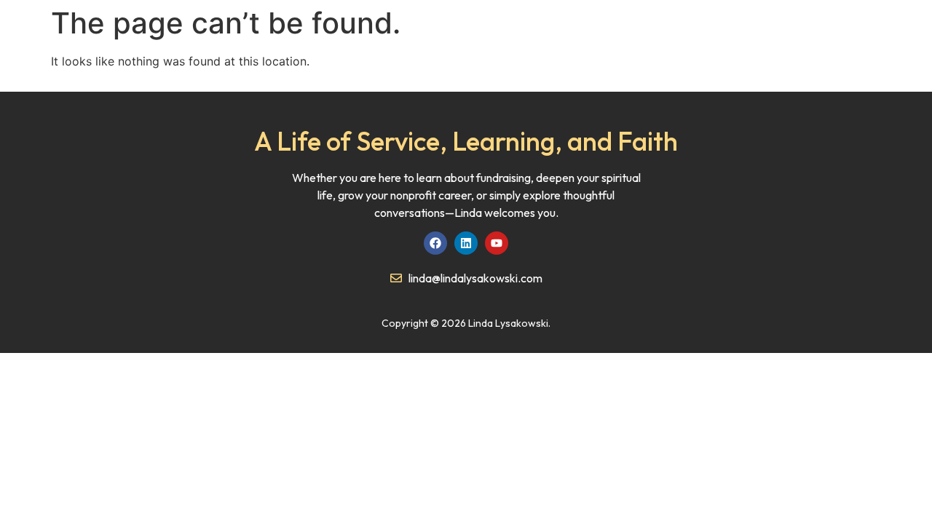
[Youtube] (496, 243)
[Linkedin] (466, 243)
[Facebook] (435, 243)
